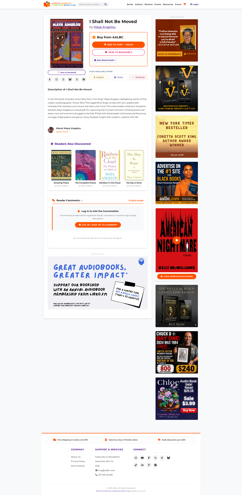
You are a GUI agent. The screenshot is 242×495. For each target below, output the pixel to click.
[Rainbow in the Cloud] (110, 166)
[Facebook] (148, 457)
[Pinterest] (148, 465)
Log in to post (136, 200)
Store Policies (78, 466)
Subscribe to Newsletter (107, 457)
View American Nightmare (178, 276)
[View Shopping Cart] (185, 4)
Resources (168, 4)
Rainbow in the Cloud (109, 183)
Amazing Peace (61, 183)
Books (130, 4)
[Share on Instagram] (56, 79)
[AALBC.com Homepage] (59, 4)
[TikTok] (135, 465)
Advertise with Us (104, 461)
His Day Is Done (134, 183)
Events (158, 4)
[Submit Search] (105, 4)
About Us (76, 457)
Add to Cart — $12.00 (120, 44)
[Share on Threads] (63, 79)
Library (120, 77)
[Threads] (161, 457)
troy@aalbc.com (106, 470)
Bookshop (140, 77)
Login (196, 4)
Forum (178, 4)
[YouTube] (142, 457)
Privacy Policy (78, 461)
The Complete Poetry (85, 183)
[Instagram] (135, 457)
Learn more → (63, 131)
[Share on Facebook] (49, 79)
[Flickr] (155, 465)
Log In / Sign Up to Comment (99, 225)
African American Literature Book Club (113, 491)
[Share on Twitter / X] (77, 79)
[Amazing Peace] (61, 166)
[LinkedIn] (142, 465)
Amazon (100, 77)
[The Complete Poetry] (86, 166)
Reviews (149, 4)
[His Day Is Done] (134, 166)
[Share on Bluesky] (70, 79)
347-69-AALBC (105, 475)
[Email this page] (83, 79)
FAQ (97, 466)
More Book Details (105, 60)
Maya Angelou (105, 27)
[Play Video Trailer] (177, 240)
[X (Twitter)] (155, 457)
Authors (139, 4)
